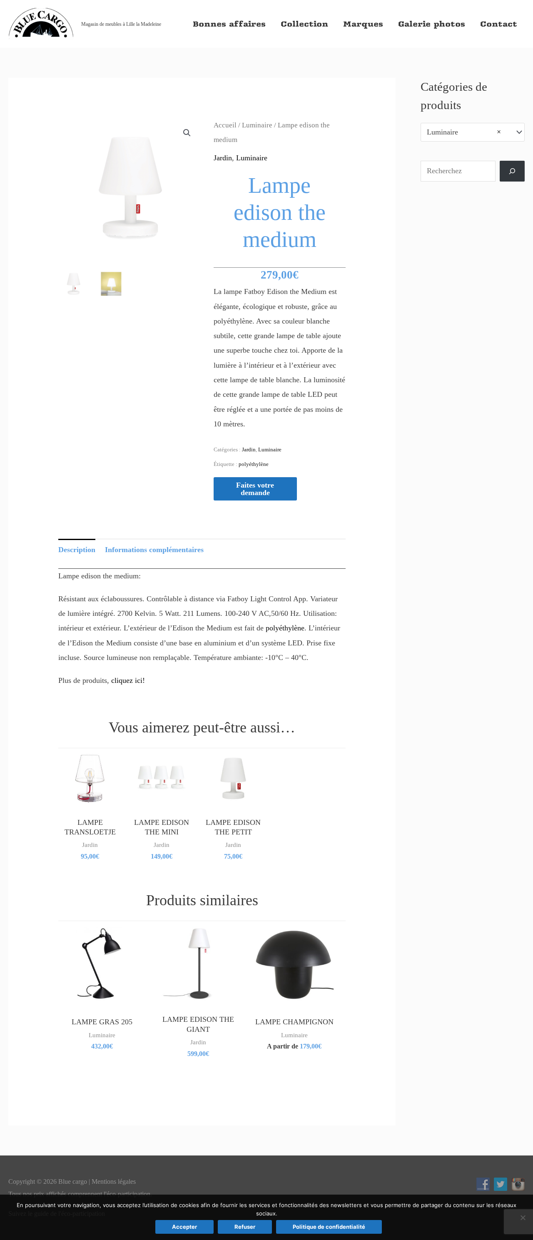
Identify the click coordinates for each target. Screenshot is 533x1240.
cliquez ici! (128, 680)
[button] (186, 132)
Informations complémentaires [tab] (154, 549)
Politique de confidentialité (329, 1226)
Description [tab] (76, 549)
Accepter (184, 1226)
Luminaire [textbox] (464, 132)
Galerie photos (431, 24)
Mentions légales (114, 1181)
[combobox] (473, 132)
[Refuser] (522, 1217)
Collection (304, 24)
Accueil (225, 125)
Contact (498, 24)
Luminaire (257, 125)
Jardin (223, 158)
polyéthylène (254, 464)
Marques (363, 24)
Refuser (244, 1226)
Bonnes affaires (229, 24)
